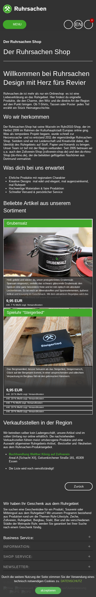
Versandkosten (35, 305)
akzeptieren (48, 590)
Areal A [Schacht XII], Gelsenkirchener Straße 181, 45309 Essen (46, 458)
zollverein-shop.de (55, 151)
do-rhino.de (19, 155)
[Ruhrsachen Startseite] (24, 8)
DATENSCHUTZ (71, 581)
